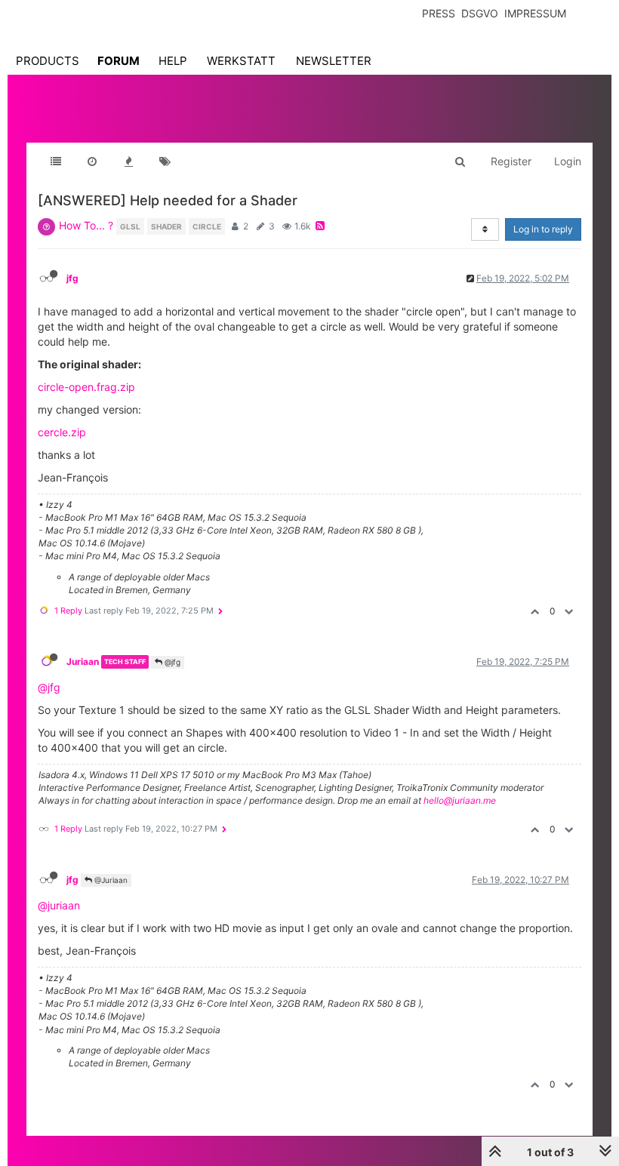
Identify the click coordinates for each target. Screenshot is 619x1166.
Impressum (535, 13)
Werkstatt (241, 61)
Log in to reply (543, 229)
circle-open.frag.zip (86, 386)
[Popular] (128, 161)
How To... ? (86, 225)
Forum (118, 61)
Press (438, 13)
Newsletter (333, 61)
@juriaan (59, 905)
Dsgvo (479, 13)
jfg (72, 278)
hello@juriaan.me (459, 800)
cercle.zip (62, 432)
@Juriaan (110, 879)
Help (173, 61)
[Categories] (56, 161)
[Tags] (164, 161)
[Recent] (92, 161)
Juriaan (82, 661)
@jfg (171, 661)
